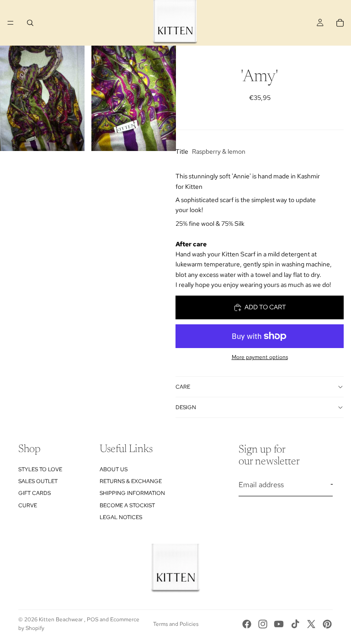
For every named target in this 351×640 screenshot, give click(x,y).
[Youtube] (278, 624)
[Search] (30, 23)
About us (114, 469)
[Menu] (10, 22)
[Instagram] (262, 624)
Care (183, 386)
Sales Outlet (38, 481)
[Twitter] (311, 624)
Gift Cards (34, 493)
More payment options (260, 357)
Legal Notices (121, 517)
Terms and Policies (175, 624)
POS (92, 619)
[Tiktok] (295, 624)
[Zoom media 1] (42, 98)
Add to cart (265, 307)
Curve (27, 505)
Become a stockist (127, 505)
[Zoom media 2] (133, 98)
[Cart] (340, 23)
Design (186, 407)
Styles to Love (40, 469)
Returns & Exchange (131, 481)
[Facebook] (246, 624)
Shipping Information (132, 493)
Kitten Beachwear (61, 619)
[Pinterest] (327, 624)
